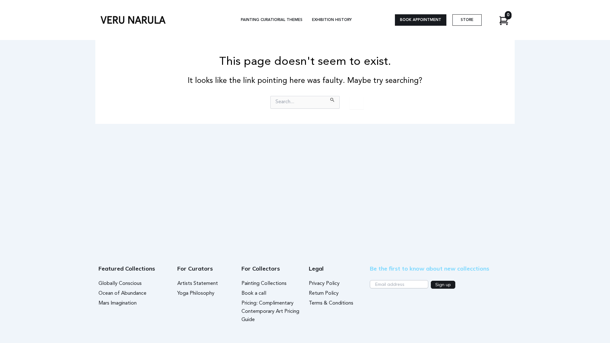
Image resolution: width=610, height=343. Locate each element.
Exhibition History (332, 20)
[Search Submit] (332, 99)
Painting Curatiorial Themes (271, 20)
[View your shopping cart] (508, 20)
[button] (420, 20)
